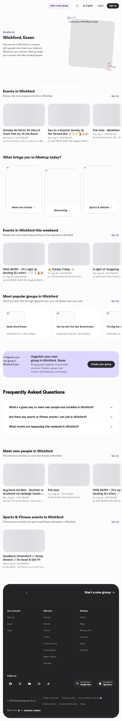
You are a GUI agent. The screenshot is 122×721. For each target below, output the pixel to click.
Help (9, 630)
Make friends (50, 657)
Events (47, 624)
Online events (50, 644)
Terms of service (51, 698)
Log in (10, 624)
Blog (82, 624)
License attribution (68, 704)
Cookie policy (49, 704)
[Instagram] (39, 683)
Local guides (50, 650)
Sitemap (47, 663)
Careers (84, 637)
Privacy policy (68, 698)
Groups (47, 617)
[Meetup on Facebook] (10, 683)
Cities (46, 637)
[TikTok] (48, 683)
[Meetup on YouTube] (29, 683)
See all (115, 96)
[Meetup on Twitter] (20, 683)
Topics (47, 630)
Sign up (11, 617)
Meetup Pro (85, 630)
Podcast (84, 650)
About (83, 617)
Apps (82, 644)
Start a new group (98, 592)
